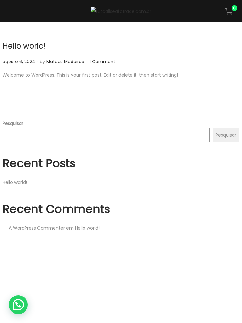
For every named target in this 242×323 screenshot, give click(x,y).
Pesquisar (13, 123)
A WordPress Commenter (37, 228)
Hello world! (24, 46)
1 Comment (102, 61)
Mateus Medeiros (65, 61)
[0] (229, 11)
